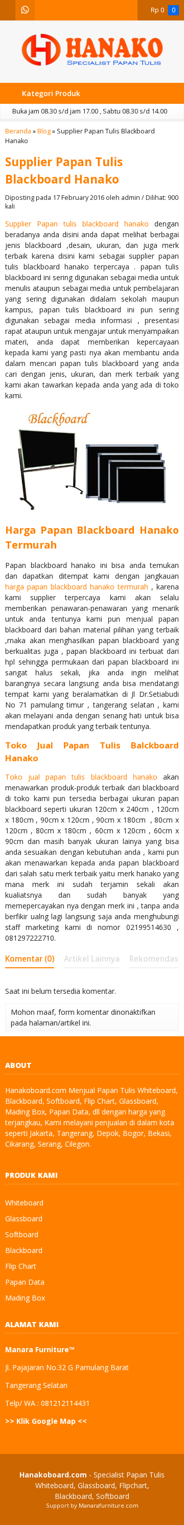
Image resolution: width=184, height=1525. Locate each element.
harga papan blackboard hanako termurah (76, 586)
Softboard (21, 1234)
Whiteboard (24, 1203)
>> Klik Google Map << (46, 1421)
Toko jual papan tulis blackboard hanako (81, 777)
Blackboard (23, 1250)
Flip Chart (20, 1266)
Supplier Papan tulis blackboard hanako (77, 224)
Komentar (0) (29, 958)
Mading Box (25, 1298)
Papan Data (24, 1282)
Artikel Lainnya (92, 958)
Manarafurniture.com (109, 1505)
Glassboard (23, 1218)
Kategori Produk (50, 93)
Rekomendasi (154, 958)
